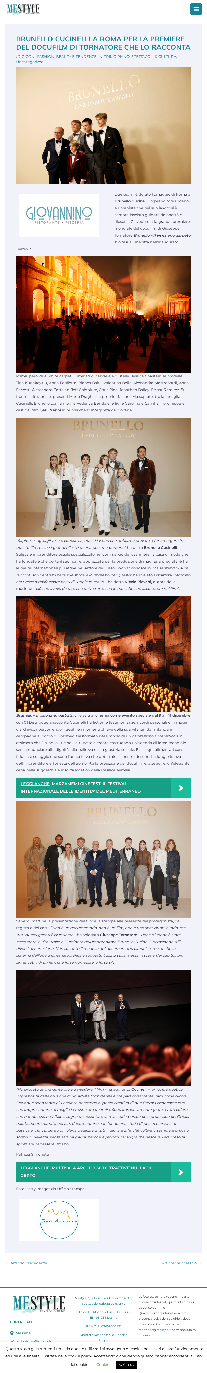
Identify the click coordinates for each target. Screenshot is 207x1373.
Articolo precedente (26, 1263)
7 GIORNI (26, 56)
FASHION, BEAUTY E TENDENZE (67, 56)
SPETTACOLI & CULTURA (153, 56)
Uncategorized (30, 62)
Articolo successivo (181, 1263)
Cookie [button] (102, 1364)
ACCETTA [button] (126, 1365)
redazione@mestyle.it (155, 1330)
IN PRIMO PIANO (114, 56)
